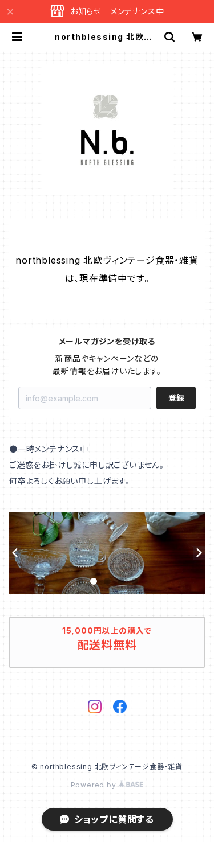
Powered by (95, 785)
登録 (176, 397)
